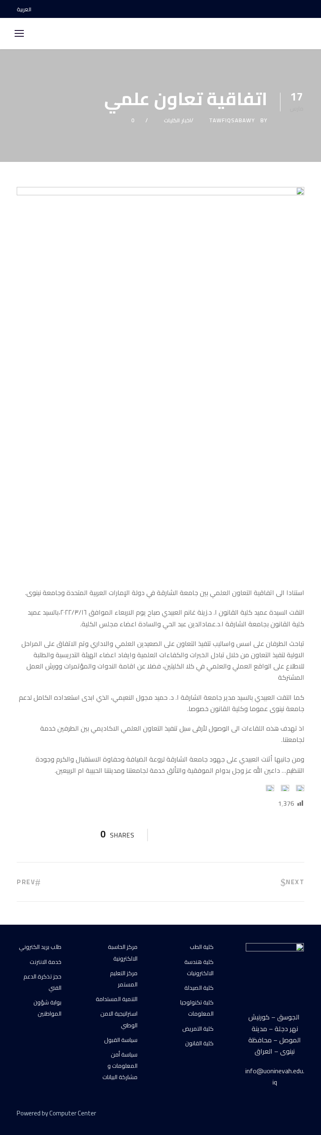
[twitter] (286, 1114)
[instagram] (302, 9)
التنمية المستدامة (117, 999)
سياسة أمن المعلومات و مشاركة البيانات (120, 1065)
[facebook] (273, 9)
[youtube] (287, 9)
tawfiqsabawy (232, 120)
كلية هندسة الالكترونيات (199, 967)
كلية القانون (199, 1043)
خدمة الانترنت (45, 961)
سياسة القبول (121, 1039)
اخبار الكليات (177, 120)
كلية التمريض (198, 1028)
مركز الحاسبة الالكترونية (123, 952)
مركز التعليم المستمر (124, 979)
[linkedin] (272, 1114)
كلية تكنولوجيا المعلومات (197, 1008)
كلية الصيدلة (199, 987)
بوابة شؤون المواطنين (47, 1008)
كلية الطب (202, 946)
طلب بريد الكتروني (40, 946)
